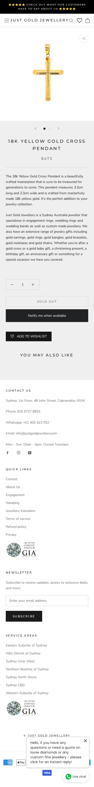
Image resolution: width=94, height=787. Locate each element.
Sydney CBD (15, 685)
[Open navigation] (6, 20)
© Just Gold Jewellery (47, 735)
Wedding (12, 503)
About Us (13, 487)
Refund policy (16, 526)
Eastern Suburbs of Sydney (26, 645)
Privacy (11, 534)
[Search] (71, 20)
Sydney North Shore (21, 677)
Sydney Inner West (20, 661)
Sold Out (47, 301)
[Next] (58, 128)
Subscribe (24, 616)
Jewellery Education (20, 511)
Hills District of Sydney (23, 653)
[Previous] (35, 128)
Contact (11, 479)
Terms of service (18, 518)
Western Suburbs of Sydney (27, 693)
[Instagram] (18, 452)
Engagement (15, 495)
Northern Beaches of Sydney (27, 669)
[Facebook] (7, 452)
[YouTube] (29, 452)
